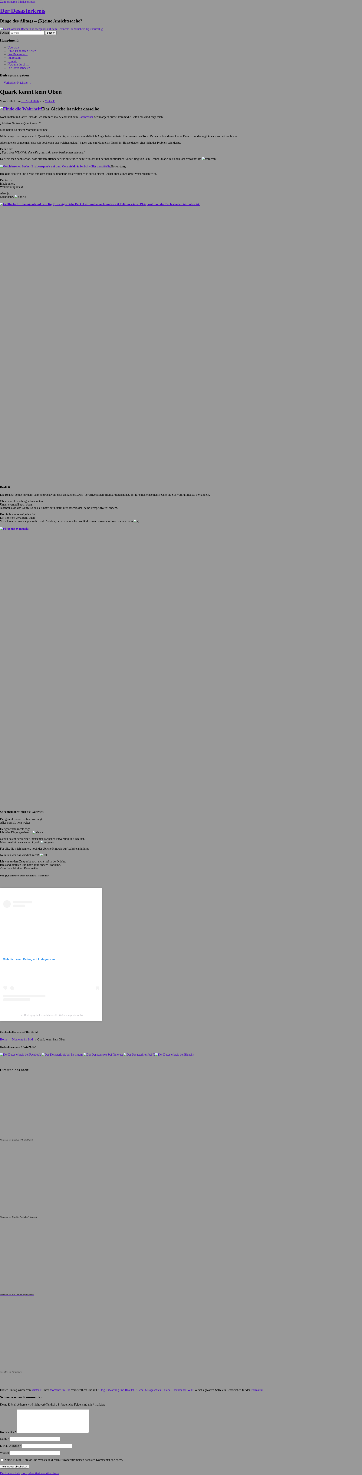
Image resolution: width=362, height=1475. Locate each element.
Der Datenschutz (18, 54)
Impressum (14, 57)
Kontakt (12, 61)
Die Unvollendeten (19, 67)
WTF (191, 1390)
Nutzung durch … (18, 64)
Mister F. (50, 101)
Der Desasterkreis (22, 10)
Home (3, 1039)
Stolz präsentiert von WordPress (40, 1473)
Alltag (101, 1390)
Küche (139, 1390)
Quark (166, 1390)
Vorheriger (8, 82)
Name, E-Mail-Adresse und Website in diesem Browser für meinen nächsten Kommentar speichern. (64, 1459)
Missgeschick (153, 1390)
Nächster (24, 82)
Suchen (4, 32)
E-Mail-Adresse (10, 1445)
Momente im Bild (22, 1039)
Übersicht (13, 47)
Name (4, 1438)
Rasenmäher (85, 117)
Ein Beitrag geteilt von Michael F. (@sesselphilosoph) (51, 1014)
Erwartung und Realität (120, 1390)
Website (4, 1452)
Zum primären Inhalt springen (17, 1)
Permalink (257, 1390)
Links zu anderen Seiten (22, 50)
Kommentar (8, 1432)
